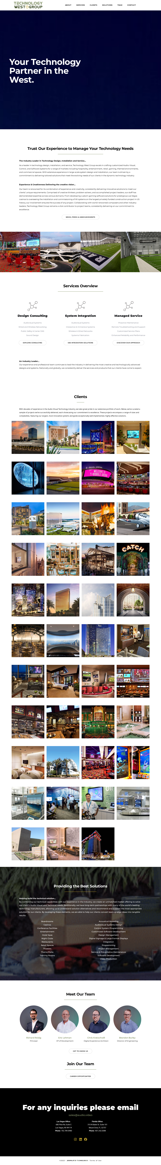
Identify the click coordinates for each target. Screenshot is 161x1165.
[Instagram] (75, 1139)
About (68, 5)
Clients (93, 5)
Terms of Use (95, 1160)
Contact (131, 5)
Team (119, 5)
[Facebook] (85, 1139)
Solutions (107, 5)
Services (80, 5)
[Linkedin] (80, 1139)
